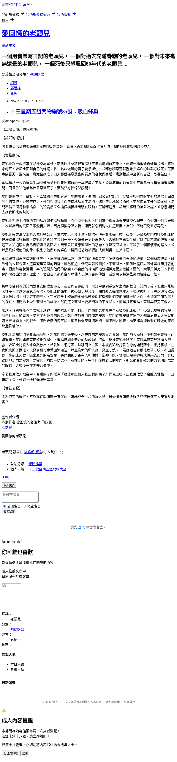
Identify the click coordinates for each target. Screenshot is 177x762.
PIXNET (56, 702)
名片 (13, 93)
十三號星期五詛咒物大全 (47, 469)
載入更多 (9, 485)
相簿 (13, 83)
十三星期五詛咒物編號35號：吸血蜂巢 (54, 111)
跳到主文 (9, 45)
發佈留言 (9, 511)
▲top (5, 477)
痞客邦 (29, 452)
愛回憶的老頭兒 (26, 33)
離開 (25, 753)
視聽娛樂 (37, 74)
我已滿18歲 (10, 753)
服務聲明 (129, 702)
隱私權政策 (113, 702)
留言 (38, 452)
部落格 (15, 88)
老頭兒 (7, 427)
